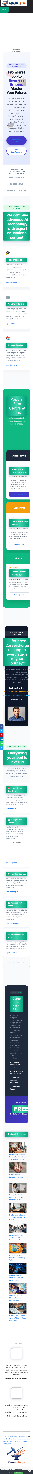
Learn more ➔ (11, 809)
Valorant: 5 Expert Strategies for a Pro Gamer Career (16, 1277)
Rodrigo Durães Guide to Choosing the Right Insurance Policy (17, 1197)
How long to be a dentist (18, 1436)
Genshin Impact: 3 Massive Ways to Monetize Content (15, 1297)
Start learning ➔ (12, 892)
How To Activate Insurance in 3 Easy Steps (16, 1177)
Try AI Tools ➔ (11, 324)
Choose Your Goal (16, 140)
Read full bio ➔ (16, 699)
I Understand (18, 1472)
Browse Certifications (16, 151)
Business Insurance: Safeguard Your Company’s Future (16, 1237)
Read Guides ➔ (11, 365)
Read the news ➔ (12, 923)
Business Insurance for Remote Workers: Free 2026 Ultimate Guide (17, 1156)
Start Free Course (19, 494)
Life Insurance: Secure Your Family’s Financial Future (17, 1217)
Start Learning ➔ (12, 282)
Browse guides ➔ (12, 863)
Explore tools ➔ (11, 953)
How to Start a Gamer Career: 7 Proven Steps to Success (17, 1318)
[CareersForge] (14, 3)
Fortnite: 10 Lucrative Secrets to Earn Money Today (17, 1257)
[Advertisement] (16, 32)
